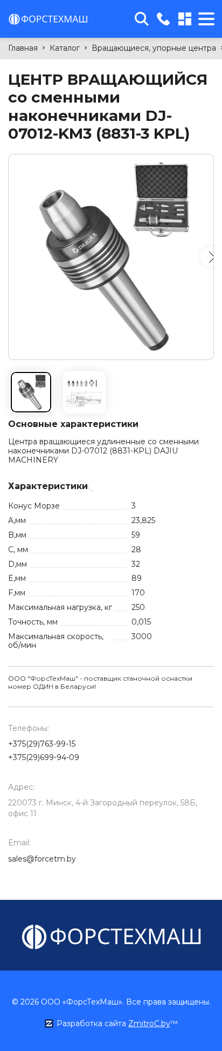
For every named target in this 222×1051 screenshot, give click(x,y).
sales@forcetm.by (42, 859)
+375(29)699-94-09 (43, 757)
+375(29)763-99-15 (41, 744)
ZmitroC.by (149, 1023)
